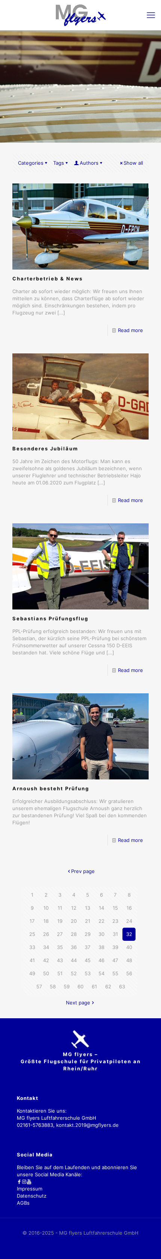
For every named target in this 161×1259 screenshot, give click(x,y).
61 (94, 986)
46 (101, 960)
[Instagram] (24, 1182)
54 (101, 973)
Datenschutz (31, 1196)
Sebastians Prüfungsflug (50, 618)
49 (32, 973)
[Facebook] (19, 1182)
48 (129, 960)
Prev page (83, 871)
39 (115, 947)
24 (129, 921)
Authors (89, 163)
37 (87, 947)
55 (115, 973)
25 (32, 934)
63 (122, 986)
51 (60, 973)
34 (46, 947)
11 (60, 908)
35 (60, 947)
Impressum (29, 1189)
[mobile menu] (151, 15)
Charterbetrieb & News (47, 279)
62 (108, 986)
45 (88, 960)
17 (32, 921)
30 (101, 934)
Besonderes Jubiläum (45, 448)
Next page (78, 1003)
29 (88, 934)
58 (53, 986)
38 (101, 947)
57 (39, 986)
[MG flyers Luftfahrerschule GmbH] (80, 15)
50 (46, 973)
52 (74, 973)
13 (87, 908)
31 (115, 934)
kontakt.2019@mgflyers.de (87, 1125)
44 (74, 960)
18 (46, 921)
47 (115, 960)
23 (115, 921)
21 (87, 921)
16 (129, 908)
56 (129, 973)
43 (60, 960)
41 (32, 960)
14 (101, 908)
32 (129, 934)
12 (73, 908)
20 (74, 921)
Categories (30, 163)
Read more (130, 330)
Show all (133, 163)
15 (115, 908)
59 (67, 986)
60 (80, 986)
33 (32, 947)
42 (46, 960)
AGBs (23, 1203)
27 (60, 934)
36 (74, 947)
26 (46, 934)
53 (88, 973)
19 (60, 921)
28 (74, 934)
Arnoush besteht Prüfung (50, 788)
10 (46, 908)
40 (129, 947)
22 (101, 921)
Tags (58, 163)
